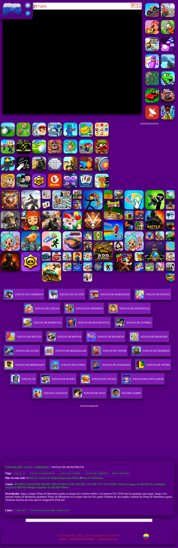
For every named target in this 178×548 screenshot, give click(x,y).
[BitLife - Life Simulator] (55, 186)
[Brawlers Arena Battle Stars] (39, 186)
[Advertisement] (149, 146)
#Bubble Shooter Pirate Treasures (40, 484)
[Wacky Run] (152, 67)
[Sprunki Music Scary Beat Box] (102, 186)
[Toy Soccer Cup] (23, 135)
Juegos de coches (70, 473)
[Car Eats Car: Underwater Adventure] (168, 84)
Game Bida (21, 510)
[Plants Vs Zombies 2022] (102, 152)
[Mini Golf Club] (39, 152)
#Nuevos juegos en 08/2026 (133, 484)
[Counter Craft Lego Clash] (168, 67)
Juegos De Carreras (29, 294)
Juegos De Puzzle (158, 294)
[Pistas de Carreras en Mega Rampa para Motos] (168, 16)
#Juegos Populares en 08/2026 (44, 487)
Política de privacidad (82, 538)
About (62, 538)
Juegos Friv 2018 (17, 467)
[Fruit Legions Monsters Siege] (168, 33)
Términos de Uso (107, 538)
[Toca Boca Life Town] (86, 135)
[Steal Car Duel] (86, 152)
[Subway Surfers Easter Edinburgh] (39, 135)
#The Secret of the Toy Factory (92, 484)
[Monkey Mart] (70, 152)
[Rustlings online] (152, 118)
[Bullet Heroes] (55, 135)
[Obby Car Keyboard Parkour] (152, 101)
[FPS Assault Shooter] (70, 169)
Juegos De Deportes (89, 308)
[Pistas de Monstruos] (152, 16)
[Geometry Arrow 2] (23, 169)
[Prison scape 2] (23, 186)
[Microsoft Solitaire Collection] (86, 186)
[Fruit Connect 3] (102, 135)
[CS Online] (39, 169)
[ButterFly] (70, 186)
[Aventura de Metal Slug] (8, 186)
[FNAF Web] (55, 152)
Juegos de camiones (96, 473)
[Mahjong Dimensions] (55, 169)
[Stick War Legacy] (8, 169)
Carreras (40, 467)
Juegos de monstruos (42, 473)
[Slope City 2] (23, 152)
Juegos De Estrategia (134, 308)
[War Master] (70, 135)
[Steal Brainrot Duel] (8, 152)
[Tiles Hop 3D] (168, 50)
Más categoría (120, 473)
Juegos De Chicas (47, 308)
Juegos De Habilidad (115, 294)
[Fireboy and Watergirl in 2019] (86, 169)
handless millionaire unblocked (49, 510)
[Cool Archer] (102, 169)
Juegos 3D (19, 473)
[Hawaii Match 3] (152, 33)
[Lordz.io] (152, 84)
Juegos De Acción (71, 294)
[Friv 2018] (28, 7)
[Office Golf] (8, 135)
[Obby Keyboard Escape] (168, 118)
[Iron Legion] (168, 101)
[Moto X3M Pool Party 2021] (152, 50)
